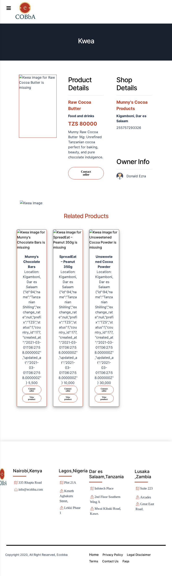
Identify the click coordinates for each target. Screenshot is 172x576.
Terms (93, 561)
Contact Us (110, 561)
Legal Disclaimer (139, 554)
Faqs (125, 561)
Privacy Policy (113, 554)
